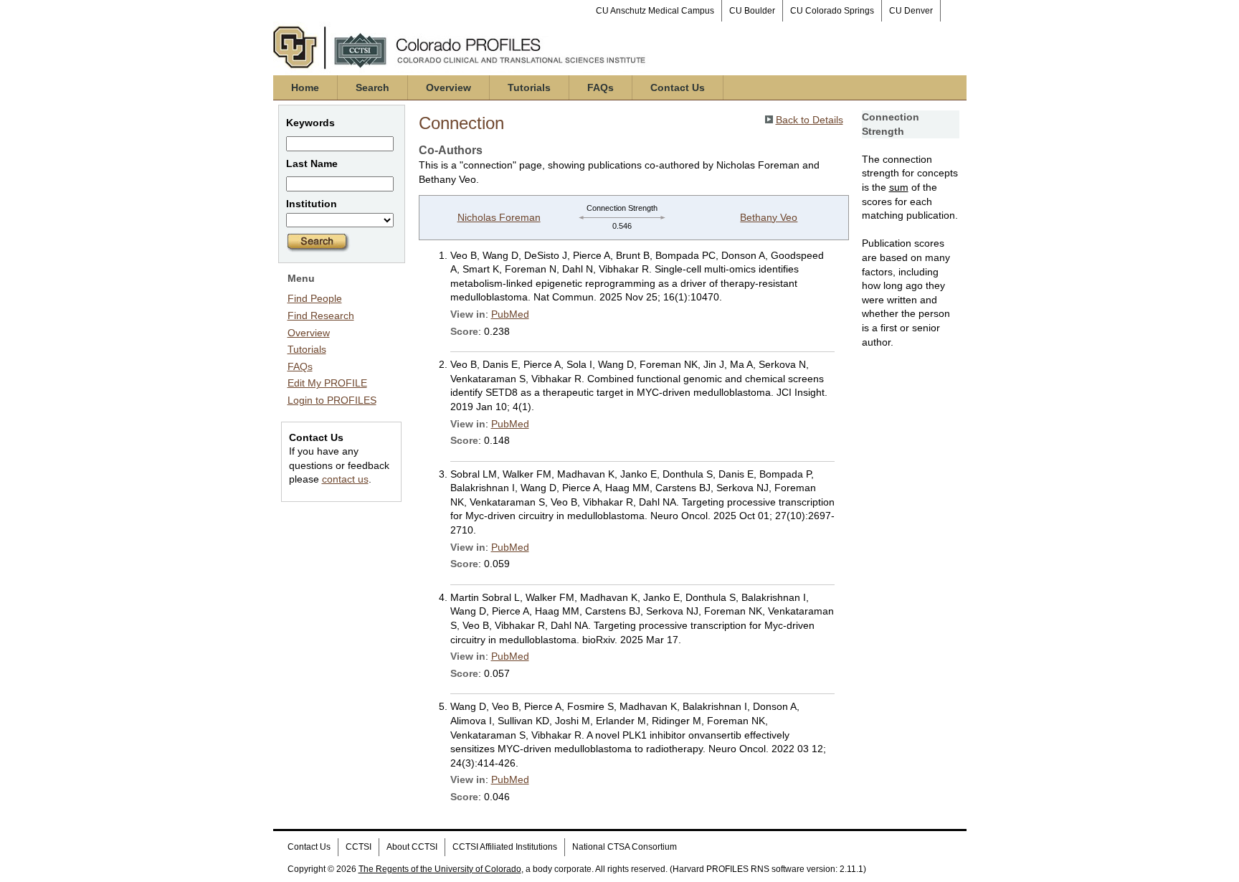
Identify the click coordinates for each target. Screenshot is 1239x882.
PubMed (510, 314)
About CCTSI (411, 847)
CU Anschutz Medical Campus (655, 11)
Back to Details (809, 119)
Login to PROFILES (332, 400)
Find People (315, 298)
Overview (448, 87)
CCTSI (358, 847)
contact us (345, 479)
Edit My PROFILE (327, 383)
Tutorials (529, 87)
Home (305, 87)
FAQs (600, 87)
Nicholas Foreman (499, 217)
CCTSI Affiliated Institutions (504, 847)
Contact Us (677, 87)
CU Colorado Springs (832, 11)
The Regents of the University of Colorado (440, 869)
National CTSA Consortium (624, 847)
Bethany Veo (768, 217)
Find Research (321, 315)
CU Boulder (752, 11)
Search (372, 87)
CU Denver (911, 11)
